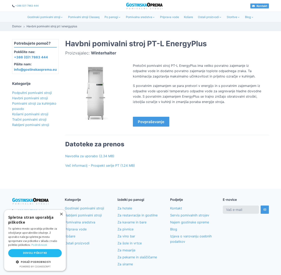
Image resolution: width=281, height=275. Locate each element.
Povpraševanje (151, 122)
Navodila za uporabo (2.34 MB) (89, 156)
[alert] (35, 240)
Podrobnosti (39, 245)
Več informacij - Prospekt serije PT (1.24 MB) (100, 165)
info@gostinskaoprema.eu (35, 69)
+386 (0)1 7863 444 (27, 5)
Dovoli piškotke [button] (35, 253)
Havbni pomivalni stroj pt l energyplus (52, 26)
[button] (35, 262)
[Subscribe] (265, 210)
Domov (17, 26)
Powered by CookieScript (35, 266)
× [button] (61, 214)
